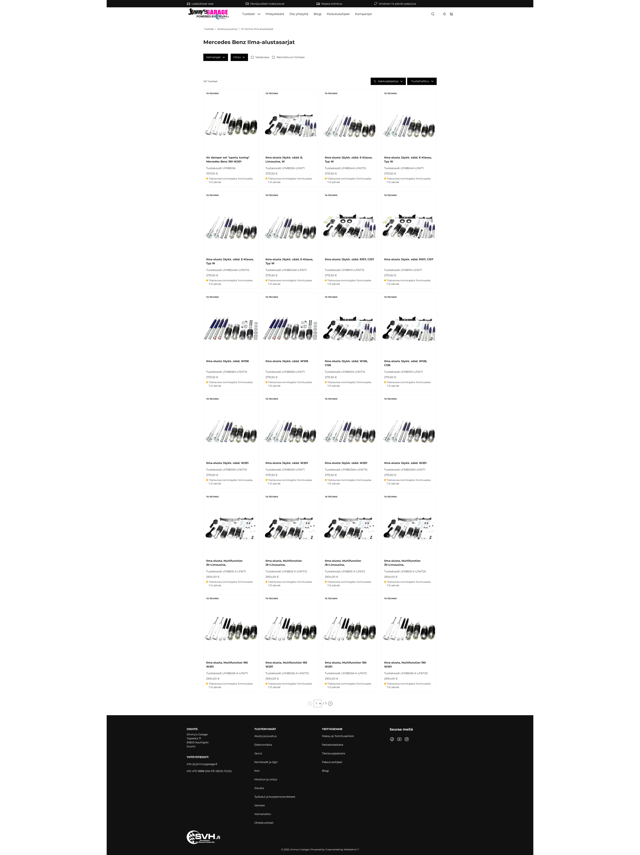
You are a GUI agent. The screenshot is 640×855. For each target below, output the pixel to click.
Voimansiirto (262, 814)
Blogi (318, 14)
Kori (257, 770)
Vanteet (259, 805)
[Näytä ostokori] (451, 14)
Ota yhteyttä (299, 14)
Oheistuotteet (264, 822)
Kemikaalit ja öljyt (266, 762)
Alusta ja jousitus (227, 28)
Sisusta (259, 788)
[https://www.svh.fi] (320, 837)
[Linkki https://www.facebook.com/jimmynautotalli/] (392, 739)
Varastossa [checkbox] (262, 57)
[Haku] (432, 14)
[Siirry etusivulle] (209, 14)
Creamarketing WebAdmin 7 (342, 849)
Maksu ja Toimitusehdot (338, 736)
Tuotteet (248, 14)
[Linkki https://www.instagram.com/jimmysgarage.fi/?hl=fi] (406, 739)
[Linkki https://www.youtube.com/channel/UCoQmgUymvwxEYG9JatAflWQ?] (399, 739)
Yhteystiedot (274, 14)
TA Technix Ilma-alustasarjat (257, 28)
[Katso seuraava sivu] (330, 703)
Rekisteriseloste (332, 744)
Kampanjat (363, 14)
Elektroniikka (263, 744)
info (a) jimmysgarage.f (201, 764)
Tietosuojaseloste (333, 753)
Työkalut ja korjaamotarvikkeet (274, 796)
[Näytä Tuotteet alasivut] (259, 14)
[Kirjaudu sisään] (444, 14)
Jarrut (258, 753)
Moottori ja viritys (265, 779)
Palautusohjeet (338, 14)
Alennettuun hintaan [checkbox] (290, 57)
